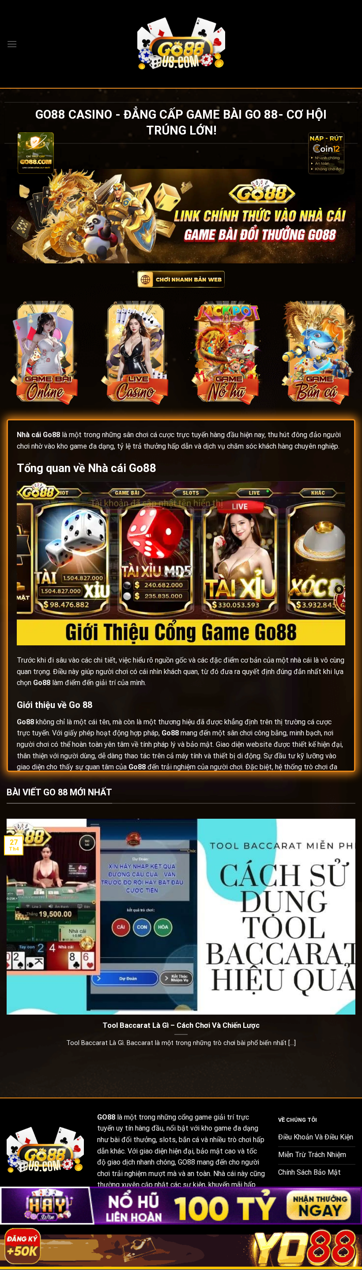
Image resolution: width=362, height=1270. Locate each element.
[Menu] (12, 44)
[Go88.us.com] (181, 44)
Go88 (51, 435)
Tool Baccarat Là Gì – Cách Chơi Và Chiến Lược (181, 1025)
